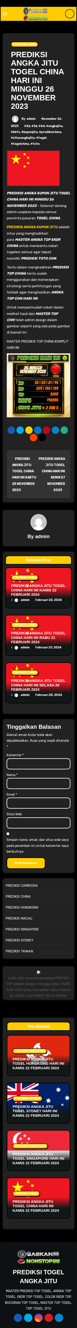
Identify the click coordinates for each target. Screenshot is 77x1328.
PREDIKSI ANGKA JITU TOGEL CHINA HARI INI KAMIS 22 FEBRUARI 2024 (38, 590)
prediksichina (51, 132)
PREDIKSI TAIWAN (19, 951)
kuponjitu (30, 132)
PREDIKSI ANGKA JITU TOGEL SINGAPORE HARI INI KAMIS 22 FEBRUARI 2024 (38, 1158)
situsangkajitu (24, 138)
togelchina (21, 144)
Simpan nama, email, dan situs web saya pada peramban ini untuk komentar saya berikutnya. (38, 845)
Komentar (15, 755)
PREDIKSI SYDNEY (19, 940)
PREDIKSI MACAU (19, 918)
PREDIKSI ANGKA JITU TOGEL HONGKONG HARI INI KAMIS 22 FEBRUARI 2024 (38, 1063)
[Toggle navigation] (5, 13)
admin (31, 119)
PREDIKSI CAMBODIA (22, 886)
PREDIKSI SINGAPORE (22, 929)
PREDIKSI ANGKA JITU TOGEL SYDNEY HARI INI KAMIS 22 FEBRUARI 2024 (36, 1111)
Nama (12, 775)
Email (12, 794)
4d (43, 126)
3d (35, 126)
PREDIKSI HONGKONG (22, 907)
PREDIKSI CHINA (24, 44)
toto (36, 144)
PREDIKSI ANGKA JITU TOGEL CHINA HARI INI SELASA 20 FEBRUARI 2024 (38, 685)
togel (42, 138)
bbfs (16, 132)
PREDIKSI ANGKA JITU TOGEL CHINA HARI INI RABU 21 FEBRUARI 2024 (38, 637)
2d (28, 126)
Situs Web (14, 814)
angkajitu (55, 126)
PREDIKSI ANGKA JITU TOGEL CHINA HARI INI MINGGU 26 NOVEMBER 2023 (37, 80)
